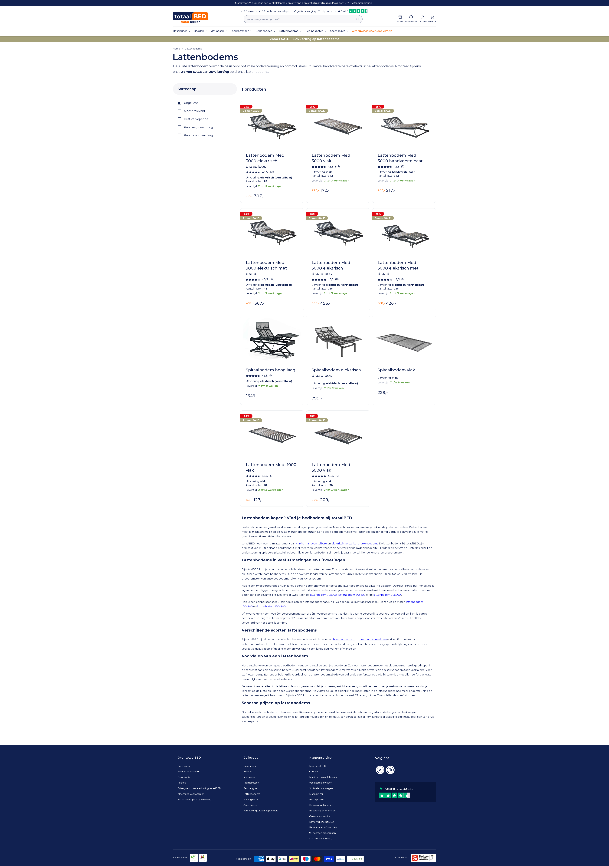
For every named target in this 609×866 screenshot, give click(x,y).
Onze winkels (185, 777)
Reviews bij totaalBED (321, 821)
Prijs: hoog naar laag (198, 135)
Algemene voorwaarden (191, 794)
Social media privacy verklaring (194, 799)
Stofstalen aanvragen (321, 788)
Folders (182, 782)
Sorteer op (187, 89)
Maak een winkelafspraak (323, 777)
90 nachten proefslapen (276, 11)
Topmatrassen (251, 782)
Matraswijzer (316, 794)
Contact (313, 771)
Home (176, 48)
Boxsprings (249, 766)
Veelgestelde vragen (320, 782)
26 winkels (250, 11)
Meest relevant (194, 111)
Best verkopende (196, 119)
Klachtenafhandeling (320, 838)
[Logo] (190, 17)
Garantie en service (319, 816)
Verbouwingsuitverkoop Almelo (260, 810)
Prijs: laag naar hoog (198, 127)
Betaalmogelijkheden (321, 805)
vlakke (317, 66)
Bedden (247, 771)
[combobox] (303, 19)
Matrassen (249, 777)
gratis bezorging (306, 11)
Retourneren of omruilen (323, 827)
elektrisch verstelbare (373, 639)
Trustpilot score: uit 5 (333, 11)
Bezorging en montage (322, 810)
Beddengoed (250, 788)
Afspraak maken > (363, 2)
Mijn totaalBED (317, 766)
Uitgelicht (191, 103)
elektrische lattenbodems (373, 66)
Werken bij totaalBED (190, 771)
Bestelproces (316, 799)
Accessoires (249, 805)
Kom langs (184, 766)
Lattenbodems (193, 48)
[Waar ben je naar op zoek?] (356, 19)
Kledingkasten (251, 799)
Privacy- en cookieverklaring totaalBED (199, 788)
